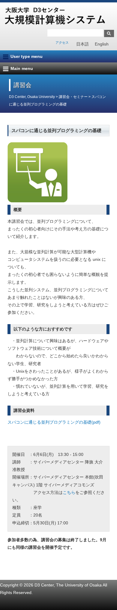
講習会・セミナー (73, 97)
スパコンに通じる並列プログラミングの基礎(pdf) (54, 422)
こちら (69, 492)
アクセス (62, 42)
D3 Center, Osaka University (32, 97)
